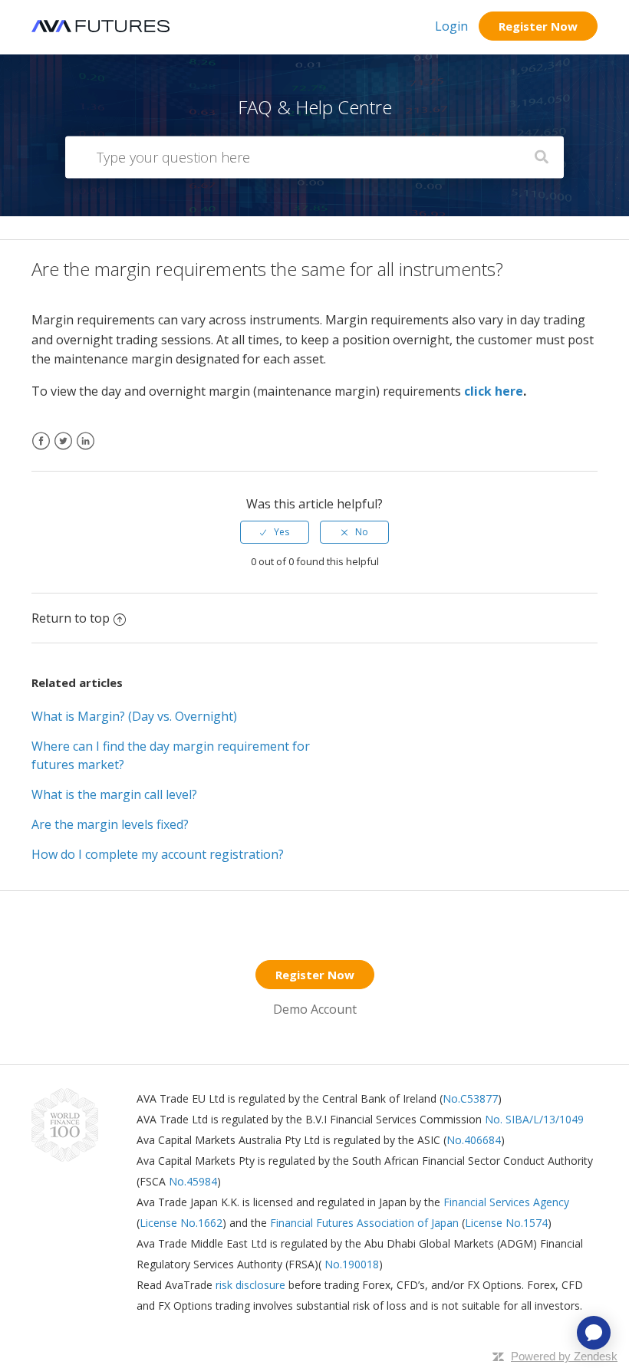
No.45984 (193, 1181)
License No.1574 (506, 1222)
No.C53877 (470, 1098)
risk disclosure (252, 1285)
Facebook (41, 450)
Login (451, 26)
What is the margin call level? (114, 794)
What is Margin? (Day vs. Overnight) (134, 716)
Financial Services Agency (506, 1202)
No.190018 (350, 1264)
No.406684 (473, 1140)
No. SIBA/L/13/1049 (534, 1119)
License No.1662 (181, 1222)
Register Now (538, 26)
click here (493, 391)
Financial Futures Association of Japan (364, 1222)
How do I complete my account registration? (157, 854)
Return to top (70, 618)
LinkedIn (85, 450)
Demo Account (315, 1009)
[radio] (274, 532)
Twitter (63, 450)
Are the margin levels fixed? (110, 824)
